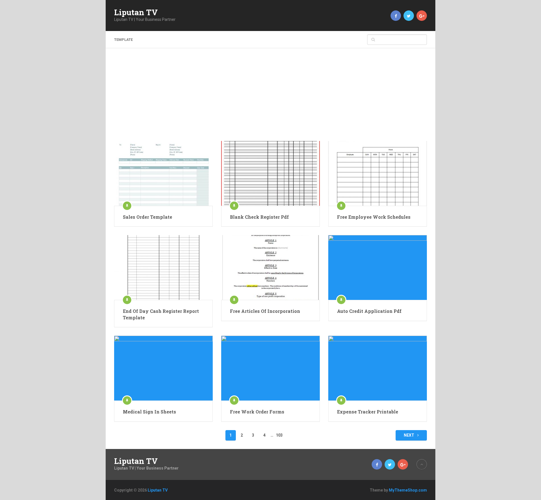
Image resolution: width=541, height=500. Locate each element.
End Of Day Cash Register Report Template (161, 314)
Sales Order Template (147, 217)
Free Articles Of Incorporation (265, 311)
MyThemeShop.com (408, 490)
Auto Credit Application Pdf (369, 311)
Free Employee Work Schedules (374, 217)
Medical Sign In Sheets (149, 412)
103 (279, 435)
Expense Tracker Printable (367, 412)
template (123, 39)
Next (409, 435)
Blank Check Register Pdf (259, 217)
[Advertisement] (270, 98)
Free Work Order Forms (257, 412)
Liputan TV (136, 12)
